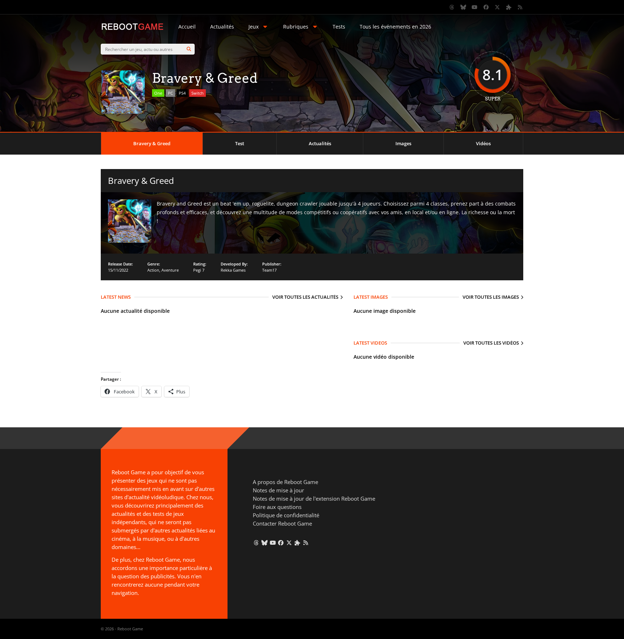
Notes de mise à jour (278, 490)
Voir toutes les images (491, 297)
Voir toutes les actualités (305, 297)
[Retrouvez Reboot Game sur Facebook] (486, 7)
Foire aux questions (277, 506)
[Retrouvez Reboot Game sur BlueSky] (463, 7)
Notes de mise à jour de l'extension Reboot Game (314, 498)
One (158, 93)
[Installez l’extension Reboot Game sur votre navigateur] (509, 7)
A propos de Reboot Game (285, 481)
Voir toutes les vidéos (491, 343)
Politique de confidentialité (286, 515)
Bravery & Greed (151, 143)
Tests (339, 26)
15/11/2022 (118, 270)
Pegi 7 (198, 270)
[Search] (189, 49)
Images (403, 143)
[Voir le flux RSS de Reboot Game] (520, 7)
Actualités (222, 26)
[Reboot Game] (132, 29)
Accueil (187, 26)
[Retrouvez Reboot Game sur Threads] (452, 7)
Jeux (253, 26)
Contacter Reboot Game (282, 523)
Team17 (269, 270)
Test (239, 143)
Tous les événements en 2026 (395, 26)
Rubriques (295, 26)
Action (153, 270)
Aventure (170, 270)
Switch (197, 93)
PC (170, 93)
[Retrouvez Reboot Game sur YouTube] (475, 7)
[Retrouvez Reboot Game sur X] (497, 7)
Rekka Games (233, 270)
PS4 (182, 93)
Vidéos (483, 143)
